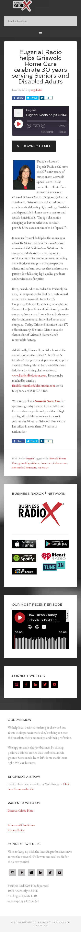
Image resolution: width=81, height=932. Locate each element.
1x (36, 125)
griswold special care (29, 463)
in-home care (60, 463)
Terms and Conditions (21, 825)
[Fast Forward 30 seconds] (43, 126)
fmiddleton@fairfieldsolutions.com (33, 386)
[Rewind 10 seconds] (29, 126)
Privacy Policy (16, 830)
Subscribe (47, 132)
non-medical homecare (24, 467)
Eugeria (30, 458)
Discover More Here (20, 811)
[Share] (42, 98)
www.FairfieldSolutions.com (29, 375)
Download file (36, 146)
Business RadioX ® (40, 6)
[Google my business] (31, 872)
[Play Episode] (18, 124)
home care (46, 463)
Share (62, 132)
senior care (43, 467)
